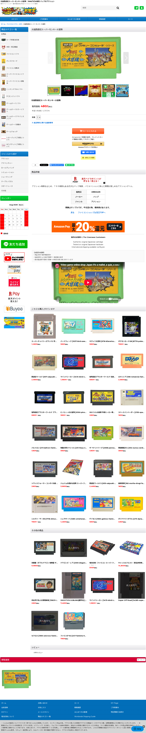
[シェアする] (35, 165)
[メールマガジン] (136, 8)
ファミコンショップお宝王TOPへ (92, 212)
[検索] (118, 8)
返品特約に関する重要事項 (43, 123)
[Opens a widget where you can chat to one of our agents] (137, 729)
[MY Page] (142, 8)
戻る (72, 212)
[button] (50, 58)
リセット (142, 660)
